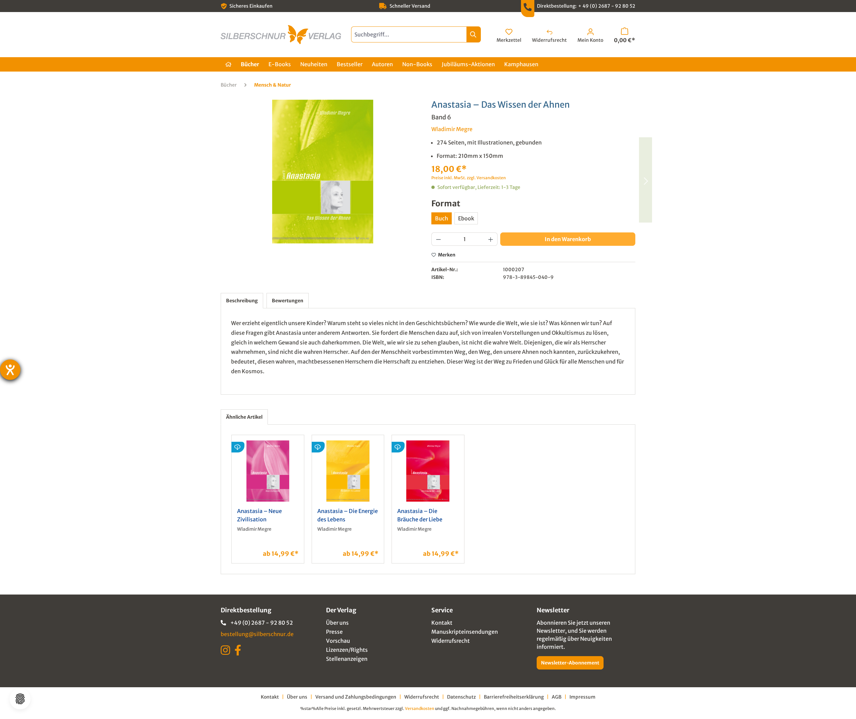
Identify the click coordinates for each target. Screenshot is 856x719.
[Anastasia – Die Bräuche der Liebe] (645, 179)
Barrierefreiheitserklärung (514, 697)
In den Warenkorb (568, 239)
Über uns (337, 622)
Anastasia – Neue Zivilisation (259, 515)
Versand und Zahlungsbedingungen (355, 697)
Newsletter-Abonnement (570, 663)
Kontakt (441, 622)
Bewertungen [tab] (287, 301)
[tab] (242, 300)
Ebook (466, 218)
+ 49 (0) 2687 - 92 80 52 (606, 6)
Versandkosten (419, 708)
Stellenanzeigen (346, 658)
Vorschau (338, 640)
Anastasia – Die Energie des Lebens (347, 515)
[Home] (228, 64)
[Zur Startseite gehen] (281, 34)
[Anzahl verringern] (438, 239)
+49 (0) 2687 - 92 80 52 (261, 622)
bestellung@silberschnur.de (257, 634)
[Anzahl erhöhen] (491, 239)
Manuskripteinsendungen (464, 631)
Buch (441, 218)
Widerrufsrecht (450, 640)
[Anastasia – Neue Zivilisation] (268, 471)
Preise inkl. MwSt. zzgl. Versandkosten (468, 177)
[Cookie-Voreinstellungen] (20, 699)
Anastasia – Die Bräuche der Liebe (419, 515)
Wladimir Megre (451, 129)
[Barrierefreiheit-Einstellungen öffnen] (10, 370)
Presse (334, 631)
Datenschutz (461, 697)
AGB (556, 697)
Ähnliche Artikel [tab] (244, 417)
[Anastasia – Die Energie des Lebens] (348, 471)
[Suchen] (473, 34)
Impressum (582, 697)
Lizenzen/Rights (347, 649)
